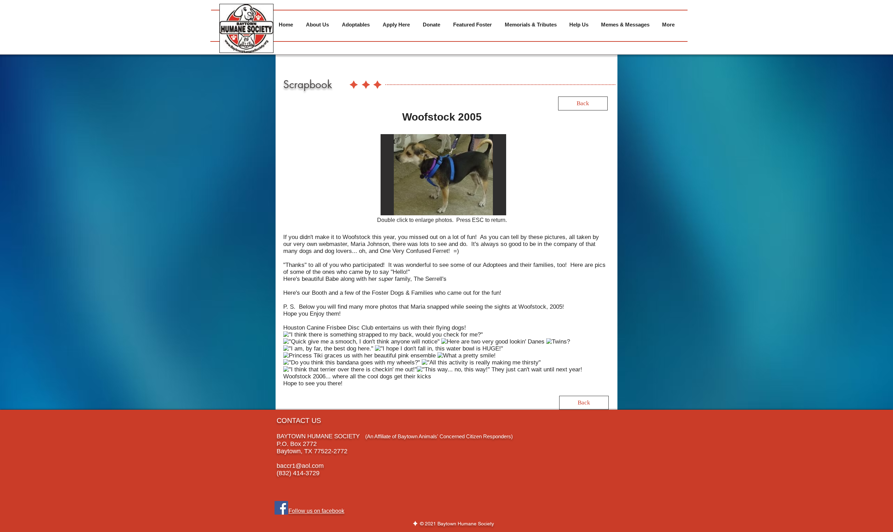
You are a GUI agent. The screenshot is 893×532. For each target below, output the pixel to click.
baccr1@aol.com (300, 465)
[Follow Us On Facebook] (281, 508)
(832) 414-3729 (298, 473)
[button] (439, 174)
